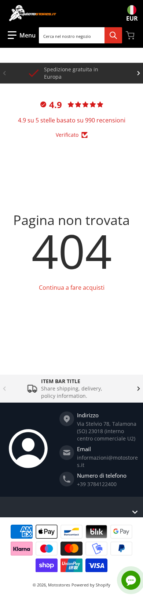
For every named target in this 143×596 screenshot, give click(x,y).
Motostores (59, 585)
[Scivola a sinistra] (4, 73)
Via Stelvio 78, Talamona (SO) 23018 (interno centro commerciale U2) (106, 431)
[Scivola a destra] (138, 73)
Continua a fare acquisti (71, 287)
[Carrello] (131, 35)
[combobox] (80, 35)
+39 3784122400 (97, 484)
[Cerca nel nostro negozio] (113, 35)
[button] (21, 35)
